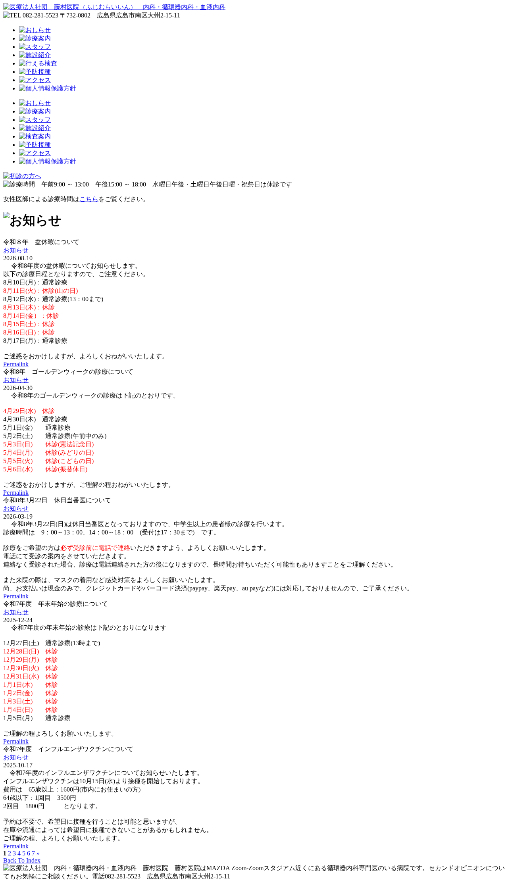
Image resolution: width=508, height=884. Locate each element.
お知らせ (16, 250)
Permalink (16, 364)
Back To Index (21, 860)
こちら (88, 199)
